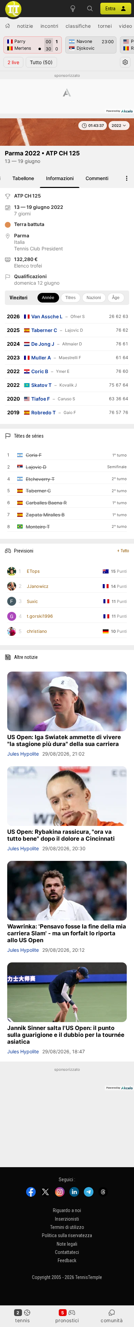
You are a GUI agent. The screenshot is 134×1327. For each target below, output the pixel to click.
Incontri (49, 26)
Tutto (41, 62)
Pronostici (67, 1320)
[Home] (7, 25)
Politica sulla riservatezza (67, 1235)
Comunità (112, 1320)
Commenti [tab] (97, 178)
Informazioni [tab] (60, 178)
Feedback (67, 1260)
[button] (90, 8)
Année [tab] (48, 297)
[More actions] (127, 178)
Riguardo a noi (67, 1210)
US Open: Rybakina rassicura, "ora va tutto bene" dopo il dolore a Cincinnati (61, 835)
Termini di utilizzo (67, 1227)
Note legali (67, 1243)
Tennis (22, 1320)
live (13, 62)
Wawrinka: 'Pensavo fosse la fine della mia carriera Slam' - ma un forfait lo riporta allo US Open (66, 933)
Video (125, 26)
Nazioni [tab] (94, 297)
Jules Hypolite (23, 754)
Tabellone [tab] (23, 178)
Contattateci (67, 1252)
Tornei (105, 26)
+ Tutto (123, 550)
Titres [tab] (70, 297)
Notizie (25, 26)
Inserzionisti (67, 1218)
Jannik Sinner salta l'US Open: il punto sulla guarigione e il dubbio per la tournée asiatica (65, 1034)
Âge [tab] (116, 297)
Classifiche (78, 26)
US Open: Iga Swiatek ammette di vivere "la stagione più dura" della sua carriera (64, 740)
